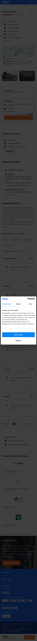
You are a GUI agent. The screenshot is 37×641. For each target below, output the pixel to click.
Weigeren (19, 340)
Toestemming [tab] (6, 304)
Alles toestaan (18, 334)
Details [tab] (18, 304)
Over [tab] (30, 304)
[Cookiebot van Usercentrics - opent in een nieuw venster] (27, 299)
